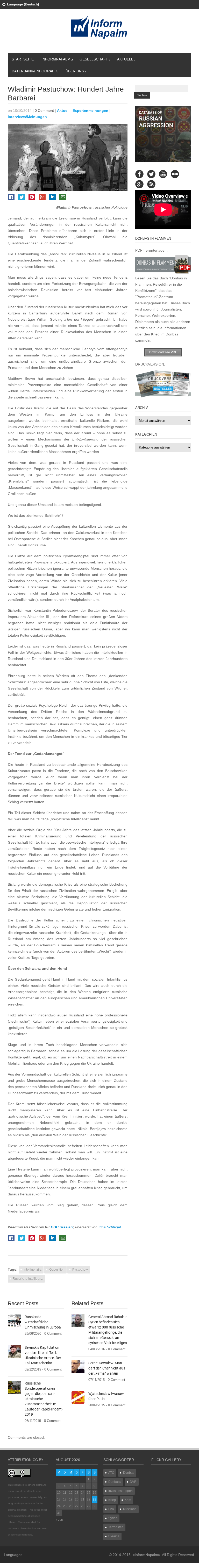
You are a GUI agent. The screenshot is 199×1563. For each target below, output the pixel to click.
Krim (128, 1500)
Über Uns (75, 71)
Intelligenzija (32, 1269)
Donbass (114, 1482)
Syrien (112, 1518)
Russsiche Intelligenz (28, 1278)
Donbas (128, 1473)
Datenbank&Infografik (35, 71)
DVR (133, 1482)
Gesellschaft (94, 59)
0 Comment (44, 110)
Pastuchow (80, 1269)
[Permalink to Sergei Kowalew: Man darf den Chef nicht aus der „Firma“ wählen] (78, 1367)
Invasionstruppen (120, 1491)
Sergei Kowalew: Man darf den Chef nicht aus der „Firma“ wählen (106, 1368)
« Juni (59, 1519)
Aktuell (125, 59)
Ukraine (113, 1536)
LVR (111, 1509)
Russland (130, 1509)
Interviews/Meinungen (27, 117)
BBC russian (62, 1227)
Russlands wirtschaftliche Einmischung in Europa (43, 1322)
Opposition (57, 1269)
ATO (111, 1473)
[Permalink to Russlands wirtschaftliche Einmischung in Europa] (14, 1320)
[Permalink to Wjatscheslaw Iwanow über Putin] (78, 1397)
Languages (13, 1555)
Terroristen (115, 1527)
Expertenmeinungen (90, 110)
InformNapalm (55, 59)
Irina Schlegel (109, 1227)
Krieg (112, 1500)
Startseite (23, 59)
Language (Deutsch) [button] (23, 4)
